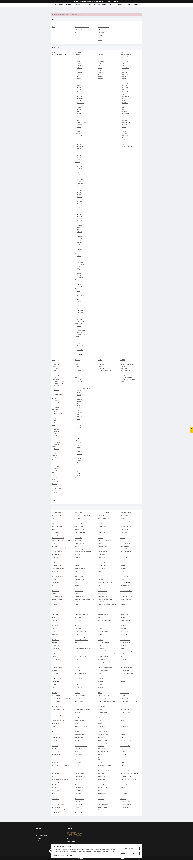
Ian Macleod (78, 653)
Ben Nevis (79, 70)
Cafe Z (76, 571)
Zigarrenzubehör (102, 362)
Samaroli (54, 740)
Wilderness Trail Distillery (58, 804)
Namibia (54, 446)
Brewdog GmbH (79, 565)
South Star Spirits (79, 751)
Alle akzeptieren (129, 848)
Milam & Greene (79, 701)
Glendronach (80, 94)
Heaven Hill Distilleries (103, 642)
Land (78, 366)
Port (76, 467)
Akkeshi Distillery (102, 524)
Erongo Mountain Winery (104, 612)
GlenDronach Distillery (80, 631)
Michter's (124, 109)
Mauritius (79, 416)
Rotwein (79, 370)
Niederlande (55, 455)
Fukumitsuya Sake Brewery (104, 620)
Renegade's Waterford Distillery (83, 729)
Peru (78, 423)
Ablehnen (134, 853)
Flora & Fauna (124, 617)
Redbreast (100, 72)
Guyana (79, 401)
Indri (55, 420)
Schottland (79, 453)
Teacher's (123, 765)
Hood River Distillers (57, 651)
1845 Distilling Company (104, 518)
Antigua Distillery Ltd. (80, 529)
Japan (53, 424)
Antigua (79, 379)
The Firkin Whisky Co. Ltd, (127, 771)
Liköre (76, 464)
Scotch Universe (125, 743)
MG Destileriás (78, 698)
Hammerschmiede (125, 639)
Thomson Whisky (102, 779)
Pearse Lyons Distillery (80, 720)
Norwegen (54, 459)
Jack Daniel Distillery (103, 659)
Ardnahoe (79, 258)
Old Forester (125, 113)
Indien (53, 416)
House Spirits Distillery (126, 651)
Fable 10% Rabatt (125, 368)
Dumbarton (80, 345)
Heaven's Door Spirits (126, 642)
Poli (121, 723)
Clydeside (79, 142)
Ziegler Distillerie (56, 812)
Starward (56, 364)
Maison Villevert (102, 690)
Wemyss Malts (124, 793)
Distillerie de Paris (102, 602)
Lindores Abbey (81, 153)
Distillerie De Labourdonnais (82, 602)
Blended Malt (78, 323)
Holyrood (79, 148)
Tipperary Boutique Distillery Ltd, (83, 782)
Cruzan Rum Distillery (126, 590)
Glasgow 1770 (80, 144)
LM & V (54, 684)
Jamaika (79, 408)
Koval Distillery (101, 676)
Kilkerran (79, 284)
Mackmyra (56, 468)
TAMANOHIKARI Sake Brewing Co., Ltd (61, 765)
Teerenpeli (56, 407)
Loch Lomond (80, 109)
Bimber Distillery (102, 554)
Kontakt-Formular (72, 844)
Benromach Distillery (126, 551)
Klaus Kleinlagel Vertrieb (127, 673)
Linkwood (79, 227)
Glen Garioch (80, 87)
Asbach (99, 535)
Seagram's (54, 745)
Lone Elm (54, 687)
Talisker (79, 301)
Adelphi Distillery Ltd (57, 524)
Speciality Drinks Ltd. (103, 751)
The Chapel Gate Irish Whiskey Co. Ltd (84, 771)
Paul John (56, 422)
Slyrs (55, 387)
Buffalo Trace (125, 76)
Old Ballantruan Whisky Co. (105, 715)
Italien (78, 451)
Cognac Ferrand (56, 582)
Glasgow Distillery (79, 623)
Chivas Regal (80, 312)
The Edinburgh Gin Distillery (105, 771)
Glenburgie (79, 210)
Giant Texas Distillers (126, 512)
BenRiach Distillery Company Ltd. (83, 551)
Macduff (79, 113)
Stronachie (79, 242)
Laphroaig (79, 273)
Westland (124, 131)
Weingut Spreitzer (102, 793)
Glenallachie (101, 628)
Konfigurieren (124, 853)
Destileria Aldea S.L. (103, 596)
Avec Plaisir (78, 540)
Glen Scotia (79, 282)
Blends (78, 438)
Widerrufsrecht (101, 24)
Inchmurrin (80, 107)
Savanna (77, 743)
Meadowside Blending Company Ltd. (61, 698)
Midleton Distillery (57, 701)
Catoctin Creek (101, 574)
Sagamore (124, 124)
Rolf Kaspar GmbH (102, 732)
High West (124, 94)
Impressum (56, 855)
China (53, 366)
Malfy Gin (54, 692)
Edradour (79, 83)
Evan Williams (125, 85)
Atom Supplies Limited (58, 537)
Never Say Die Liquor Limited (82, 709)
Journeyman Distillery (126, 665)
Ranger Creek (101, 726)
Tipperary (100, 76)
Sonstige (77, 336)
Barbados (79, 384)
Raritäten (55, 498)
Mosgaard (56, 373)
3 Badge (123, 518)
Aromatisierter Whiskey (126, 59)
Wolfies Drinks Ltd (102, 807)
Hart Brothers (78, 642)
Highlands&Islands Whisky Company (84, 648)
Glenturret (79, 105)
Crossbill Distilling (102, 590)
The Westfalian (58, 394)
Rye (121, 148)
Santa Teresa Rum (102, 740)
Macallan (79, 111)
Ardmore (79, 61)
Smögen (56, 470)
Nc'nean (123, 706)
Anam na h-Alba (102, 526)
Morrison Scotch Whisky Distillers (129, 701)
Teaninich (79, 124)
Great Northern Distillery (81, 639)
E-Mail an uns (71, 841)
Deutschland (55, 379)
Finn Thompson (79, 617)
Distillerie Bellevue (57, 602)
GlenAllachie (80, 207)
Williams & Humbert (126, 804)
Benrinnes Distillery (103, 551)
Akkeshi (56, 427)
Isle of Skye (79, 319)
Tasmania (54, 483)
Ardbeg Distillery (125, 529)
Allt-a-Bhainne (80, 166)
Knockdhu (77, 676)
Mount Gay (123, 704)
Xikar (99, 810)
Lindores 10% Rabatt (126, 373)
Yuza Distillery (124, 810)
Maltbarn (77, 692)
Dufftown (79, 194)
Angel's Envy (125, 67)
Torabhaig (79, 306)
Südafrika (54, 477)
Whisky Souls (101, 798)
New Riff (124, 111)
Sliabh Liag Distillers (103, 748)
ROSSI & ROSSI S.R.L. (103, 734)
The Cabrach (55, 771)
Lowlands (77, 133)
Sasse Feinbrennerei (126, 740)
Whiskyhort (123, 798)
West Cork (100, 83)
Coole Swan (78, 585)
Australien (54, 362)
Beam (99, 549)
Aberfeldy (79, 57)
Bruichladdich (80, 262)
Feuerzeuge (102, 364)
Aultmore (79, 170)
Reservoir (124, 120)
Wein (76, 364)
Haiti (78, 403)
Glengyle (77, 634)
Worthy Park (78, 810)
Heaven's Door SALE (126, 370)
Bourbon (123, 63)
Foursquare (78, 620)
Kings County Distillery (103, 512)
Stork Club (56, 392)
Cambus (79, 343)
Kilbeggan (100, 70)
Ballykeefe (100, 54)
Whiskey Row (78, 512)
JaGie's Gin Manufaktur (58, 662)
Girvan (78, 347)
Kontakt (100, 35)
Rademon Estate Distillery (81, 726)
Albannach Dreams (57, 526)
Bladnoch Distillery (125, 557)
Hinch (99, 63)
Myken (55, 462)
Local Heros (55, 518)
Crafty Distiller (101, 588)
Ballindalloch (55, 546)
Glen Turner (78, 628)
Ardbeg (79, 255)
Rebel (123, 118)
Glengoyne (79, 100)
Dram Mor (54, 604)
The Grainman (55, 773)
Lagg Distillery (101, 679)
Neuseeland (55, 451)
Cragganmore (80, 188)
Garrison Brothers (125, 620)
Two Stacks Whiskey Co (103, 787)
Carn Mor (77, 574)
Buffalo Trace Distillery (58, 568)
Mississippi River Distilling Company (107, 701)
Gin (76, 440)
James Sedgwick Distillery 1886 (105, 662)
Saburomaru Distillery (57, 512)
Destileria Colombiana (126, 596)
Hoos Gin (77, 651)
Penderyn (56, 492)
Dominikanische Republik (83, 388)
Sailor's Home (124, 737)
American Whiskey (125, 57)
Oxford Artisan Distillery (58, 720)
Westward (124, 133)
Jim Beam (124, 98)
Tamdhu (79, 245)
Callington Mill (57, 486)
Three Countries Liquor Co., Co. (128, 779)
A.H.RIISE (77, 521)
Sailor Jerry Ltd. (101, 737)
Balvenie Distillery (125, 546)
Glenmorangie (80, 102)
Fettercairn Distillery (103, 614)
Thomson (56, 453)
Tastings (55, 500)
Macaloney (56, 444)
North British (80, 352)
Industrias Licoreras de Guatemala (106, 653)
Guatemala (79, 399)
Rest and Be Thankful (126, 729)
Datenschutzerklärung (66, 855)
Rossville (123, 734)
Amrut (55, 418)
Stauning (56, 375)
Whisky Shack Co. (79, 798)
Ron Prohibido (55, 734)
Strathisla (79, 238)
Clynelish (79, 74)
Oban (78, 118)
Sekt (78, 373)
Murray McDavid (56, 706)
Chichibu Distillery (79, 577)
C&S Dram (123, 568)
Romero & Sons (124, 732)
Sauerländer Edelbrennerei (61, 385)
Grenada (79, 394)
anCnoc (79, 59)
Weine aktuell (80, 375)
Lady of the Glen (79, 679)
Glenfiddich (80, 212)
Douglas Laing (124, 602)
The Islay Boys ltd (79, 773)
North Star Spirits (102, 712)
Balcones (124, 72)
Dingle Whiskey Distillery (127, 599)
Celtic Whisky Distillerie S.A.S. (128, 574)
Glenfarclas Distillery (103, 631)
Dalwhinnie (80, 78)
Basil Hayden (125, 74)
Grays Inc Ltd (55, 639)
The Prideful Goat (56, 515)
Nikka (55, 435)
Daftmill (54, 593)
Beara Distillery (124, 549)
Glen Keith (79, 201)
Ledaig (78, 299)
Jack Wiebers (124, 659)
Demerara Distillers (80, 596)
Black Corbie (55, 557)
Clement (54, 579)
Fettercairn (79, 85)
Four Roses (125, 87)
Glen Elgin (79, 196)
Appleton (100, 529)
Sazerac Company (102, 743)
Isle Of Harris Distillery (80, 656)
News (53, 26)
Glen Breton (57, 442)
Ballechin (79, 67)
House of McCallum (103, 651)
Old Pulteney (80, 120)
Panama (79, 421)
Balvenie (79, 172)
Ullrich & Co (124, 787)
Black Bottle (80, 310)
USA (78, 462)
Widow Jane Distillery (126, 801)
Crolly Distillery (79, 590)
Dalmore (79, 76)
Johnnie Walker (80, 321)
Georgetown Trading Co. (58, 623)
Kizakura (100, 673)
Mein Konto (101, 32)
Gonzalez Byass (102, 637)
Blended (77, 308)
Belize (78, 386)
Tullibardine (80, 129)
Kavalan (56, 481)
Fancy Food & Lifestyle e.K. (81, 614)
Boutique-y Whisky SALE (127, 364)
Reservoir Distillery (102, 729)
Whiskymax (55, 801)
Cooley (99, 585)
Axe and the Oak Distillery (104, 540)
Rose (78, 368)
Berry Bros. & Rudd (57, 554)
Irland (78, 449)
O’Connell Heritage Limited (59, 715)
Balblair (79, 65)
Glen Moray (80, 203)
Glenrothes (79, 218)
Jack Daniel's (125, 96)
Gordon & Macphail (125, 637)
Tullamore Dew (101, 78)
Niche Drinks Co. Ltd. (126, 709)
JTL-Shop (122, 858)
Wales (53, 490)
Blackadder (78, 557)
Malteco (100, 692)
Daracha (123, 593)
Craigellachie (80, 190)
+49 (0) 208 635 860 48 (73, 839)
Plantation (100, 723)
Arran (78, 290)
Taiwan (54, 479)
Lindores (123, 681)
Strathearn (55, 762)
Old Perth (79, 332)
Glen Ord (79, 89)
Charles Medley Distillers (58, 577)
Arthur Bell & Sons (79, 535)
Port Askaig (79, 275)
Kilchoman (79, 271)
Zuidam (56, 457)
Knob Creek (125, 102)
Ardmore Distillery (56, 532)
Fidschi (78, 392)
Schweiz (54, 473)
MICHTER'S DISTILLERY (103, 698)
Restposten (123, 381)
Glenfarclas (80, 96)
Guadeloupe (80, 397)
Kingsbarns (80, 151)
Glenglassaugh (80, 98)
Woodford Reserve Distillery (59, 810)
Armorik (56, 411)
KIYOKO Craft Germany (81, 673)
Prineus (54, 726)
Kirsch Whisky (55, 673)
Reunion (79, 425)
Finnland (54, 405)
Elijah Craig (125, 83)
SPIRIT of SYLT (124, 754)
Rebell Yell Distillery (57, 729)
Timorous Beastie (81, 334)
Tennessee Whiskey (125, 151)
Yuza (55, 438)
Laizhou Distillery (125, 515)
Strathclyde (80, 159)
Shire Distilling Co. (125, 745)
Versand (81, 858)
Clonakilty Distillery (80, 579)
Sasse (78, 471)
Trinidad (79, 432)
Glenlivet (79, 214)
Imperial (79, 223)
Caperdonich (80, 183)
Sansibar (77, 740)
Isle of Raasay (80, 295)
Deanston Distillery (57, 596)
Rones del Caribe (79, 734)
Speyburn (79, 236)
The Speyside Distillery (80, 776)
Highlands (77, 54)
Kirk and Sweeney (125, 670)
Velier (99, 790)
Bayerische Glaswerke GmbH (59, 549)
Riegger (54, 732)
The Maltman (101, 773)
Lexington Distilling (102, 681)
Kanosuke (56, 431)
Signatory (54, 748)
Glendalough (101, 61)
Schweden (54, 464)
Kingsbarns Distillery (103, 670)
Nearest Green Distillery (58, 709)
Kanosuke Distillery (57, 667)
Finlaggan (79, 269)
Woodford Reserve (127, 146)
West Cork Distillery (57, 796)
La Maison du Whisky (57, 679)
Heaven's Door (126, 92)
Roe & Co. (77, 732)
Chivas (99, 577)
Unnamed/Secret (79, 339)
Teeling (99, 74)
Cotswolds (56, 403)
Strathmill (79, 240)
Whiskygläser (101, 368)
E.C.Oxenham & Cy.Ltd (80, 609)
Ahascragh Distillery (80, 524)
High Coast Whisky (102, 645)
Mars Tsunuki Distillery (103, 695)
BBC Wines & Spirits (80, 549)
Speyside (77, 161)
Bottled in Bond (124, 61)
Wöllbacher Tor (124, 807)
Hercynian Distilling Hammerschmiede (59, 382)
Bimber (56, 400)
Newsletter (78, 32)
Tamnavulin (80, 247)
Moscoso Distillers (79, 704)
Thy (55, 377)
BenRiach (79, 175)
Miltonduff (79, 231)
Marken (122, 65)
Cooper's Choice (125, 585)
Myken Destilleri (79, 706)
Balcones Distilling (125, 543)
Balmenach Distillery (103, 546)
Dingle (99, 59)
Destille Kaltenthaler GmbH (105, 599)
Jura (78, 297)
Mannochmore (56, 695)
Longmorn (79, 229)
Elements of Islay (81, 330)
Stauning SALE (124, 375)
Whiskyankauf (78, 29)
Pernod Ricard (55, 723)
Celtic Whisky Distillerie (60, 414)
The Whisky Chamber (126, 776)
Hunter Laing (55, 653)
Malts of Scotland (125, 692)
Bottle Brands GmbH (80, 563)
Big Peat (79, 325)
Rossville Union (126, 122)
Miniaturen (56, 496)
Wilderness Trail (126, 142)
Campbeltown (78, 280)
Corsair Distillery (56, 588)
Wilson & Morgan (56, 807)
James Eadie (78, 662)
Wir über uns (78, 24)
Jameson (100, 67)
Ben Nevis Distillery (57, 551)
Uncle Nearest (126, 129)
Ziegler (56, 396)
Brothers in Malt (102, 565)
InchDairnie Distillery (103, 515)
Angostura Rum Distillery (127, 526)
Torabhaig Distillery (103, 785)
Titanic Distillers (102, 782)
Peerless (124, 116)
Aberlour (79, 164)
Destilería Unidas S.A (57, 599)
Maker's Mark (125, 107)
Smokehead (80, 277)
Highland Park (80, 293)
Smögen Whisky (56, 751)
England (54, 398)
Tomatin (79, 126)
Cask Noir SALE (124, 366)
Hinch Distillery (101, 648)
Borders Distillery (56, 563)
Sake (76, 362)
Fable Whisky (55, 614)
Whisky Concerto (125, 796)
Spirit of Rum (101, 754)
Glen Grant (79, 199)
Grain (76, 341)
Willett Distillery (79, 804)
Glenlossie (79, 216)
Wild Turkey (125, 140)
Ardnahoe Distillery (80, 532)
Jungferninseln (80, 410)
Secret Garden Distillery (81, 745)
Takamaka (100, 762)
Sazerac (124, 126)
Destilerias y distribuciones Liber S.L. (84, 599)
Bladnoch (79, 140)
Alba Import (124, 524)
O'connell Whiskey (125, 712)
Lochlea (79, 155)
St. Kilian (56, 389)
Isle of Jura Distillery (103, 656)
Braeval (79, 181)
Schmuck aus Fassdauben (104, 370)
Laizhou (56, 368)
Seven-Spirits (101, 745)
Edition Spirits (101, 609)
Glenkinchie (80, 146)
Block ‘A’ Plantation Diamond (59, 560)
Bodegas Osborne (79, 560)
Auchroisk (79, 168)
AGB (99, 29)
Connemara (55, 585)
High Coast (56, 466)
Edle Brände (78, 469)
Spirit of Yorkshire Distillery (59, 757)
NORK (53, 712)
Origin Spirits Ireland (126, 718)
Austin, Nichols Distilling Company (61, 540)
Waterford (100, 81)
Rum (76, 377)
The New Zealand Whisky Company (129, 773)
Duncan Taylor (56, 609)
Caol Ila (79, 266)
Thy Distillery (55, 782)
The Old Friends (56, 776)
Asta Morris (123, 535)
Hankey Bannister (56, 642)
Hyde (99, 65)
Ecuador (79, 390)
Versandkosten (101, 38)
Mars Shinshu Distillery (81, 695)
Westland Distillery (80, 796)
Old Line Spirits (56, 718)
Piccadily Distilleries (80, 723)
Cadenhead (55, 571)
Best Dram (77, 554)
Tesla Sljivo (100, 768)
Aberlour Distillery (125, 521)
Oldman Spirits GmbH (103, 718)
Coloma (77, 582)
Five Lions (100, 617)
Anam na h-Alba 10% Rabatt (128, 362)
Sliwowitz (77, 475)
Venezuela (79, 434)
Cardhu (79, 186)
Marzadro (123, 695)
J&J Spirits (77, 659)
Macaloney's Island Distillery (59, 690)
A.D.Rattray (55, 521)
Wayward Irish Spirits (80, 793)
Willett (124, 144)
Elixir (53, 612)
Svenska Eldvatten (79, 762)
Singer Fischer (78, 748)
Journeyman (125, 100)
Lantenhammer (56, 681)
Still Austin (100, 759)
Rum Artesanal (56, 737)
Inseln (76, 288)
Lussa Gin (100, 687)
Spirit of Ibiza (78, 754)
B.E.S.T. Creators (125, 540)
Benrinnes (79, 177)
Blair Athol (79, 72)
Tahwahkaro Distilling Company (83, 515)
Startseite (54, 24)
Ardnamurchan (81, 63)
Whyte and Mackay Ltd (103, 801)
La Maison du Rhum (126, 676)
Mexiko (78, 418)
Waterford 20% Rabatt (126, 377)
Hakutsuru (100, 639)
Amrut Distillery (79, 526)
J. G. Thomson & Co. (57, 659)
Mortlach (79, 234)
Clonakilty (100, 57)
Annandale (79, 135)
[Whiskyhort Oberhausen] (55, 5)
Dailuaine (79, 192)
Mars (55, 433)
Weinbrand (78, 480)
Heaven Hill (125, 89)
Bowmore (79, 260)
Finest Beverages (125, 614)
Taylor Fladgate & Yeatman (104, 765)
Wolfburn (79, 131)
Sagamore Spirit (79, 737)
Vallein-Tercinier (79, 790)
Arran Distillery (124, 532)
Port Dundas (80, 157)
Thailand (79, 429)
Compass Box (80, 315)
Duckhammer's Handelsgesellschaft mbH (107, 605)
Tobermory (79, 304)
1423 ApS (77, 518)
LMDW (76, 684)
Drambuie (77, 604)
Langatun (56, 475)
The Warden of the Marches (59, 54)
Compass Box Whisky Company (105, 582)
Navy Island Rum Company (104, 706)
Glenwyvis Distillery (80, 637)
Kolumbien (79, 412)
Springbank (80, 286)
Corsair (124, 81)
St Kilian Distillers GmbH (127, 757)
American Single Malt (126, 54)
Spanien (79, 460)
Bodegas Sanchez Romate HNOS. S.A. (107, 560)
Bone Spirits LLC (125, 560)
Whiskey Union (101, 796)
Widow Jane (125, 137)
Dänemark (54, 370)
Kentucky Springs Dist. (126, 667)
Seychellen (79, 427)
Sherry (76, 478)
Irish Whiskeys (124, 653)
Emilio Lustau (78, 612)
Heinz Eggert (55, 645)
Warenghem (124, 790)
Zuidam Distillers (79, 812)
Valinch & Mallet (56, 790)
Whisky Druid (55, 798)
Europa (78, 436)
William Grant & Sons (103, 804)
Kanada (54, 440)
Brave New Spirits (56, 565)
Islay (76, 253)
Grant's (78, 317)
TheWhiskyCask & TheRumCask (60, 779)
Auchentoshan (80, 137)
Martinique (79, 414)
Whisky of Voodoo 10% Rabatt (128, 379)
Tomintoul (79, 249)
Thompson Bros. (79, 779)
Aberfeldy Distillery (102, 521)
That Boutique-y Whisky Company (129, 768)
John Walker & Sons (80, 665)
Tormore (79, 251)
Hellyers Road (57, 488)
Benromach (80, 179)
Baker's (124, 70)
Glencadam (80, 92)
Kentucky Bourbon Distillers (105, 667)
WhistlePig (125, 135)
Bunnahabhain (80, 264)
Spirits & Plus (78, 757)
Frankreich (55, 409)
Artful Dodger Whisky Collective (60, 535)
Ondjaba (56, 448)
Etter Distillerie (124, 612)
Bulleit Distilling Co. (80, 568)
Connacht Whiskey (125, 582)
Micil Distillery (124, 698)
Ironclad (54, 656)
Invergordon (80, 349)
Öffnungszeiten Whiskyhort (82, 26)
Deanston (79, 81)
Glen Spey (79, 205)
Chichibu (56, 429)
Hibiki (76, 645)
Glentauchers (80, 221)
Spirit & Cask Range (57, 754)
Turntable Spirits (79, 787)
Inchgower (79, 225)
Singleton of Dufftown (82, 122)
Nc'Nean (79, 116)
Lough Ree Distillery (80, 687)
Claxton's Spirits (125, 577)
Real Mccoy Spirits (125, 726)
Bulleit (124, 78)
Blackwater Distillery (103, 557)
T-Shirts (100, 366)
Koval (123, 105)
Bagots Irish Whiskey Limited (82, 543)
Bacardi (54, 543)
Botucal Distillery (102, 563)
